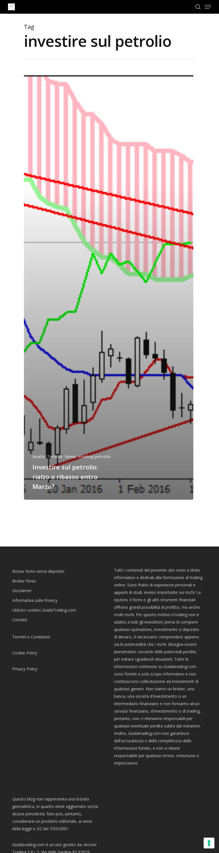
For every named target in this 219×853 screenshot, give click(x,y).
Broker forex (24, 581)
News (70, 456)
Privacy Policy (24, 668)
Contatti (19, 619)
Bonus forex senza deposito (38, 571)
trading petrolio (94, 456)
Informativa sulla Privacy (34, 600)
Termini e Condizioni (31, 637)
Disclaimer (22, 590)
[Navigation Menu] (208, 7)
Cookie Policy (24, 653)
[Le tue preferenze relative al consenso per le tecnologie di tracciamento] (209, 843)
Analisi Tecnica (47, 456)
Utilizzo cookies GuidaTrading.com (44, 610)
